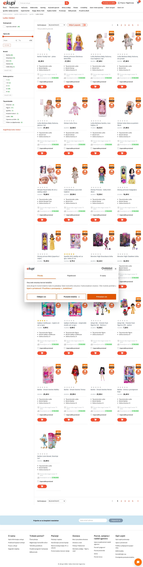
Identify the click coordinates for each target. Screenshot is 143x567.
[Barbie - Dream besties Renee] (102, 374)
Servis (96, 554)
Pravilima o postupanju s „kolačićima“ (57, 288)
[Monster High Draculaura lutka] (102, 241)
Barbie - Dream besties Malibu (48, 390)
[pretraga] (67, 3)
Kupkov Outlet (51, 11)
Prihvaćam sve (101, 297)
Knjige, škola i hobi (38, 11)
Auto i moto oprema (96, 7)
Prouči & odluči (84, 11)
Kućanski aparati (53, 7)
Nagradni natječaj (13, 549)
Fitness (75, 7)
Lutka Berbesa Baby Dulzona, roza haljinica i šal (101, 57)
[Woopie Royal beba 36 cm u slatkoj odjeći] (48, 174)
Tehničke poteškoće (36, 546)
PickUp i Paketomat (79, 546)
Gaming (42, 7)
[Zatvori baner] (115, 268)
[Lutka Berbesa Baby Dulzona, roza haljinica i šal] (102, 41)
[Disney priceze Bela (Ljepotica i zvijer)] (48, 241)
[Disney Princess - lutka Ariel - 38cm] (102, 174)
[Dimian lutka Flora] (75, 107)
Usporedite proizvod (46, 82)
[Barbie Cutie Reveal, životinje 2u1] (48, 440)
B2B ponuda (72, 11)
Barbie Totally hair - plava (46, 56)
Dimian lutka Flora (70, 123)
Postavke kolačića (70, 297)
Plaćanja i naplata (56, 539)
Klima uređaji (66, 7)
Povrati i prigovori (99, 547)
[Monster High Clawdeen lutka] (128, 241)
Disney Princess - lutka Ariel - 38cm (101, 191)
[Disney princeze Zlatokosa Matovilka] (75, 41)
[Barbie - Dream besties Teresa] (75, 374)
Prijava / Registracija (127, 3)
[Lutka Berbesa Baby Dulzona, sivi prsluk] (128, 41)
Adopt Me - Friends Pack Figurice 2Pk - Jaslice (126, 324)
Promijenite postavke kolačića (124, 557)
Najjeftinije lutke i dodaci (12, 130)
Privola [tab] (40, 276)
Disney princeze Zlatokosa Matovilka (73, 57)
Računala (24, 7)
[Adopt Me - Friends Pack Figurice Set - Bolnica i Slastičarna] (102, 307)
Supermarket (25, 11)
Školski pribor (14, 7)
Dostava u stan (77, 543)
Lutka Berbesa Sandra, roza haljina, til (100, 124)
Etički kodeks (119, 551)
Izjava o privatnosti (121, 543)
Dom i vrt (121, 7)
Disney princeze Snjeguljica (127, 190)
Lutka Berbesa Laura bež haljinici (73, 191)
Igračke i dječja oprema (10, 11)
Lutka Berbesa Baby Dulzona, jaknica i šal (47, 124)
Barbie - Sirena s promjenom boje (127, 391)
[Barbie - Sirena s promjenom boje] (128, 374)
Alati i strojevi (110, 7)
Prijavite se (115, 520)
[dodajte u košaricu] (42, 86)
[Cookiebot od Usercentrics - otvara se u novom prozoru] (103, 268)
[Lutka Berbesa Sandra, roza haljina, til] (102, 107)
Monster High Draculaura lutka (102, 256)
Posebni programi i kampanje (39, 549)
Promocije (62, 11)
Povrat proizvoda (99, 550)
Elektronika (34, 7)
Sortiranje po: (41, 25)
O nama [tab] (103, 276)
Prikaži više (7, 70)
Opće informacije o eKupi (16, 539)
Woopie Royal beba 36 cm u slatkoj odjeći (47, 191)
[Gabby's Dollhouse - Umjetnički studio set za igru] (75, 307)
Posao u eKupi (12, 546)
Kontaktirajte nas (120, 554)
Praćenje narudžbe (109, 3)
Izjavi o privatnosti (34, 288)
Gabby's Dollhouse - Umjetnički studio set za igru (75, 324)
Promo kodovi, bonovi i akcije (60, 551)
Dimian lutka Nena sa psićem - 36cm (128, 124)
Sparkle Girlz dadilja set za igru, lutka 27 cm (73, 257)
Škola (5, 7)
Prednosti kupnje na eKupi (16, 543)
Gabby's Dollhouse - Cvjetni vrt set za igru (48, 324)
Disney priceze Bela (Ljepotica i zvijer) (48, 257)
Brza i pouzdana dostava (80, 539)
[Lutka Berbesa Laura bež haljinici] (75, 174)
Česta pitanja (34, 539)
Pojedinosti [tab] (71, 276)
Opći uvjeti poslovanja (122, 539)
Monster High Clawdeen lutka (128, 256)
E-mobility (84, 7)
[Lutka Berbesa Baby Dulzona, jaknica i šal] (48, 107)
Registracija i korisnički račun (39, 543)
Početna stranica (7, 14)
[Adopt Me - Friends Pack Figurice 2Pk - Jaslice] (128, 307)
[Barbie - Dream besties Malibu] (48, 374)
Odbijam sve (41, 297)
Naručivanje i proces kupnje (59, 543)
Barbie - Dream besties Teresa (74, 390)
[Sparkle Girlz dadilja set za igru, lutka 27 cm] (75, 241)
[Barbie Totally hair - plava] (48, 41)
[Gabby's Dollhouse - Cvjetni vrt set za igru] (48, 307)
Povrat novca (98, 557)
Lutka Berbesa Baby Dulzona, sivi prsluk (127, 57)
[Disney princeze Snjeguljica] (128, 174)
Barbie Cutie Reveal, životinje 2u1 (47, 457)
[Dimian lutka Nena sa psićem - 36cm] (128, 107)
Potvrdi (7, 45)
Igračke (32, 14)
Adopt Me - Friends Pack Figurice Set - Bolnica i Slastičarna (99, 324)
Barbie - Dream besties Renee (101, 390)
